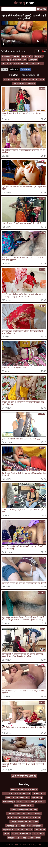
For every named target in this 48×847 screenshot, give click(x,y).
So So (6, 833)
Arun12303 (27, 56)
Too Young (37, 797)
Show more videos (25, 775)
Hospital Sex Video (17, 837)
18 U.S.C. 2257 (35, 845)
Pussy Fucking (19, 59)
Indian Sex (7, 63)
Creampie (6, 59)
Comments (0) (30, 74)
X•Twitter (14, 69)
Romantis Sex (14, 817)
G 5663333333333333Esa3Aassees (24, 813)
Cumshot (33, 59)
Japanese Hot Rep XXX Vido (24, 809)
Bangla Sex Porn (11, 79)
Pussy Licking (32, 63)
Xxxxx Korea (34, 837)
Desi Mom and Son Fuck (33, 79)
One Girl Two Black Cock (18, 797)
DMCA (23, 845)
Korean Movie (38, 793)
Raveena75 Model (10, 56)
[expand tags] (42, 63)
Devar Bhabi (38, 833)
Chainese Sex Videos (15, 825)
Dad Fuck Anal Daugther (24, 83)
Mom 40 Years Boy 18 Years (24, 789)
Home (9, 845)
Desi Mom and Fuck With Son (16, 793)
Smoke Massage (35, 825)
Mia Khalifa (40, 829)
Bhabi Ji (28, 829)
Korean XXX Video (31, 817)
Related (13, 74)
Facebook (25, 69)
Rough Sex (19, 63)
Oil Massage (9, 801)
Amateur (39, 56)
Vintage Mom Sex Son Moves (24, 821)
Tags (16, 845)
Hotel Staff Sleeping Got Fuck (31, 801)
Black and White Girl (21, 833)
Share (4, 69)
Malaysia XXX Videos (13, 829)
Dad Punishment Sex (24, 805)
